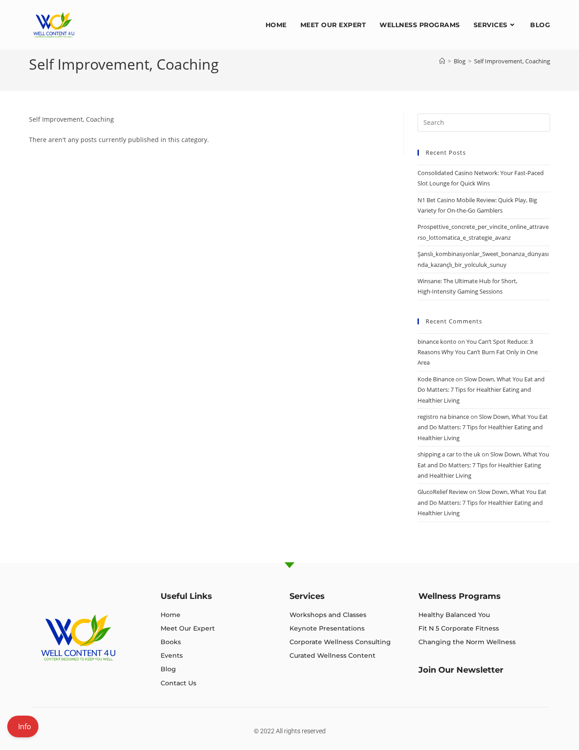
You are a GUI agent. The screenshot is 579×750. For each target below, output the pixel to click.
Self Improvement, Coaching (512, 61)
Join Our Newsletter (460, 670)
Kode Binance (436, 379)
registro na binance (443, 417)
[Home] (442, 61)
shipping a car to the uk (449, 454)
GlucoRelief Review (443, 492)
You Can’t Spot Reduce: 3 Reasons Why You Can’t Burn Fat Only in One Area (478, 352)
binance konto (437, 341)
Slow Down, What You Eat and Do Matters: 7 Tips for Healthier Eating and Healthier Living (481, 389)
